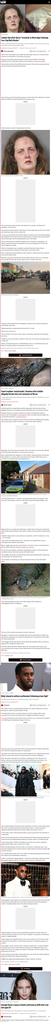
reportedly (10, 257)
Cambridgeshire (22, 415)
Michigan (3, 59)
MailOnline (39, 455)
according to (39, 61)
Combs (3, 718)
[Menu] (49, 2)
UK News (11, 388)
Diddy (6, 964)
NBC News (7, 749)
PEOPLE (14, 227)
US (4, 826)
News (6, 34)
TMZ (2, 753)
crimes (34, 718)
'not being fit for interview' (26, 452)
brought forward (31, 832)
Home (2, 34)
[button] (49, 51)
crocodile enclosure (20, 417)
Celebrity (16, 1001)
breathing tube (30, 99)
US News (14, 350)
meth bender (26, 56)
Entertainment (9, 1001)
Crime (9, 350)
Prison (13, 964)
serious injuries (8, 421)
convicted (4, 715)
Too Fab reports (5, 235)
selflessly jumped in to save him (25, 547)
